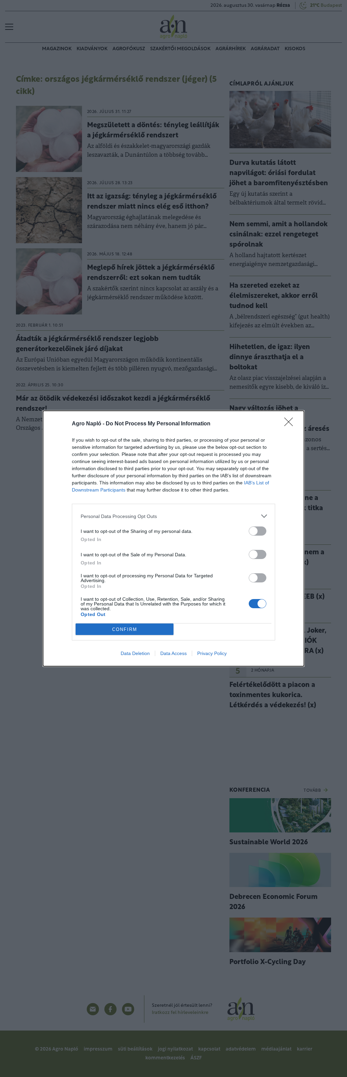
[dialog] (173, 538)
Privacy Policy (212, 653)
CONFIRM (124, 629)
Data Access (173, 653)
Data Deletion (135, 653)
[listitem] (173, 516)
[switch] (257, 531)
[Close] (290, 424)
